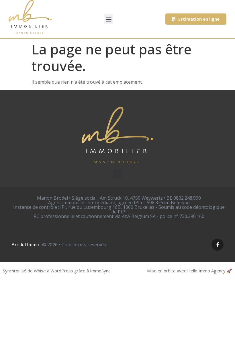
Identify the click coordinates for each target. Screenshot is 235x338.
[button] (108, 19)
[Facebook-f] (217, 245)
